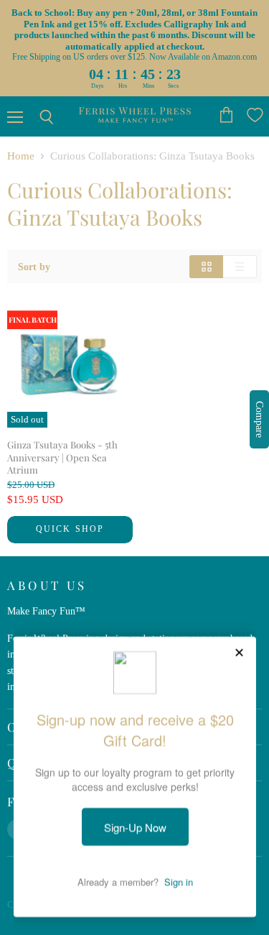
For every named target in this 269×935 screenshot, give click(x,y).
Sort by (34, 266)
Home (20, 156)
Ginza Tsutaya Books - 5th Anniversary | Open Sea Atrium (62, 457)
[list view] (240, 266)
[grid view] (206, 266)
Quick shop (70, 529)
